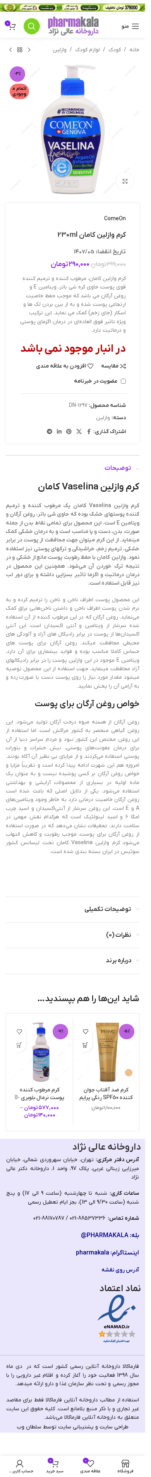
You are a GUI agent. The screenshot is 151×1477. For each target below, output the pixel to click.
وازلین (60, 50)
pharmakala (92, 1253)
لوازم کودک (87, 50)
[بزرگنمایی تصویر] (125, 181)
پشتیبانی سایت (76, 1427)
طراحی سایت (114, 1427)
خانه (134, 50)
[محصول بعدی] (10, 50)
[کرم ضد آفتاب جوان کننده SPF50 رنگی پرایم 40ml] (106, 1052)
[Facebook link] (88, 432)
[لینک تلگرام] (50, 432)
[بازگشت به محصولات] (19, 50)
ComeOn (115, 219)
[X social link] (79, 432)
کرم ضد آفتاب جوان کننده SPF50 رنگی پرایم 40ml (106, 1097)
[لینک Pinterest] (69, 432)
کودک (114, 50)
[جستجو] (32, 26)
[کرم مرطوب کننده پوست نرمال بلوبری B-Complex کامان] (40, 1052)
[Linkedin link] (59, 432)
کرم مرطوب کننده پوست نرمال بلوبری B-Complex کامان (39, 1097)
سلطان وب (29, 1427)
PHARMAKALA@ (105, 1235)
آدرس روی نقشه (120, 1270)
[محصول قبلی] (29, 50)
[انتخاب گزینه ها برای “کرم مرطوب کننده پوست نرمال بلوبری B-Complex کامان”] (19, 1045)
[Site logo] (73, 26)
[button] (86, 1045)
